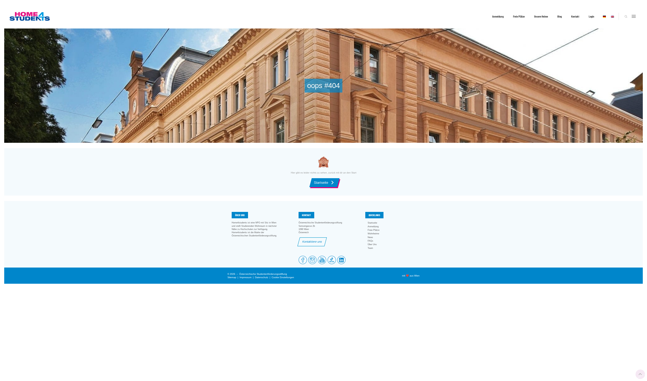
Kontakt (575, 16)
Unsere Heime (541, 16)
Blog (559, 16)
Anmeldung (498, 16)
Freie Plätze (519, 16)
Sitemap (231, 277)
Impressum (246, 277)
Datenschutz (261, 277)
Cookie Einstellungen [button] (283, 277)
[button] (626, 16)
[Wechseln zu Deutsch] (604, 16)
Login (591, 16)
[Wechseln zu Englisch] (612, 16)
